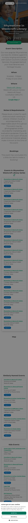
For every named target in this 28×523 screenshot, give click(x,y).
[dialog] (14, 512)
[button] (14, 520)
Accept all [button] (14, 513)
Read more (19, 509)
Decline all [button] (14, 516)
